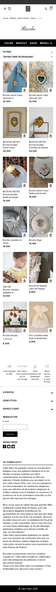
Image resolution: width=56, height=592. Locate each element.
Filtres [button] (7, 52)
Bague (33, 43)
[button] (5, 8)
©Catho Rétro (11, 142)
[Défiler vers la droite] (51, 43)
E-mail (6, 421)
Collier (8, 43)
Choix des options (24, 330)
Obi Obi (7, 286)
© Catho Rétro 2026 (28, 589)
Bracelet (21, 43)
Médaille (45, 43)
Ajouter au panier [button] (24, 90)
